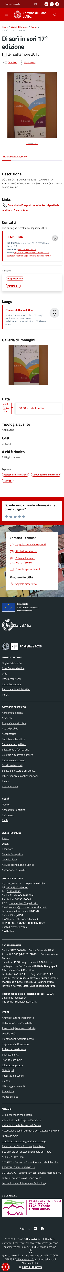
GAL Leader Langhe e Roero (17, 1115)
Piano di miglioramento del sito (18, 1028)
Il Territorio (7, 849)
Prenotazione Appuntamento (18, 1039)
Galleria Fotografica (12, 854)
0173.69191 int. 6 (27, 249)
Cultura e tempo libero (14, 744)
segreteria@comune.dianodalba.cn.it (31, 252)
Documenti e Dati (11, 679)
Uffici (4, 673)
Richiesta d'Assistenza (14, 1049)
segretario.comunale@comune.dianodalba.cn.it (29, 255)
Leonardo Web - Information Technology (24, 1183)
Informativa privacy (12, 1065)
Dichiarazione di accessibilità (17, 1023)
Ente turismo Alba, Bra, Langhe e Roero (23, 1146)
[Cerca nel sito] (55, 15)
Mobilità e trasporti (12, 765)
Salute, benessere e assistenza (18, 771)
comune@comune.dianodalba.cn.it (28, 907)
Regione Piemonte (12, 3)
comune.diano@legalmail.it (23, 903)
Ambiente (7, 718)
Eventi (34, 27)
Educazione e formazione (15, 749)
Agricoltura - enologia (13, 810)
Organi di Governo (11, 663)
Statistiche (8, 1091)
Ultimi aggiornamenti (13, 1086)
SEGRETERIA (15, 237)
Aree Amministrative (13, 668)
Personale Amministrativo (16, 689)
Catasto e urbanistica (13, 739)
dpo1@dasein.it (17, 998)
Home (5, 27)
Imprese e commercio (13, 760)
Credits (6, 1081)
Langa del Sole (10, 1136)
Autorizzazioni (9, 734)
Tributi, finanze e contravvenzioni (20, 776)
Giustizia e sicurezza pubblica (17, 755)
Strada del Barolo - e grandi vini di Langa (24, 1141)
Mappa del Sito (10, 1097)
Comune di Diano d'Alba (19, 310)
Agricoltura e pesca (12, 713)
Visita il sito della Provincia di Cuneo (21, 1125)
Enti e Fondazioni (11, 684)
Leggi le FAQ (9, 1033)
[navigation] (7, 14)
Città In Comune (47, 1247)
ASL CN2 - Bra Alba (13, 1157)
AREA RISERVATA (32, 1267)
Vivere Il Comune (19, 27)
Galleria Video (9, 859)
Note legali (8, 1070)
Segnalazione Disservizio (15, 1044)
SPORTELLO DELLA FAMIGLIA (18, 1167)
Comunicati (8, 815)
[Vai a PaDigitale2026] (22, 646)
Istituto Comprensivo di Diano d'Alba (21, 1178)
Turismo (6, 781)
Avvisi (5, 820)
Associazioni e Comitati (14, 870)
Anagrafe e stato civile (14, 723)
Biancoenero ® (25, 1259)
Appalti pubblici (10, 728)
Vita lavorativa (10, 786)
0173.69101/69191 (17, 887)
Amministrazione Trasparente (18, 1018)
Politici (5, 695)
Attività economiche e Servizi (18, 865)
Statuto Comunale (12, 1060)
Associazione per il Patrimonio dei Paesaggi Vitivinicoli (31, 1130)
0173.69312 (14, 891)
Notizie (6, 804)
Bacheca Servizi (10, 1054)
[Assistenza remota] (30, 1251)
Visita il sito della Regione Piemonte (21, 1120)
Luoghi (5, 844)
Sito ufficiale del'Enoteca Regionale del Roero (26, 1152)
